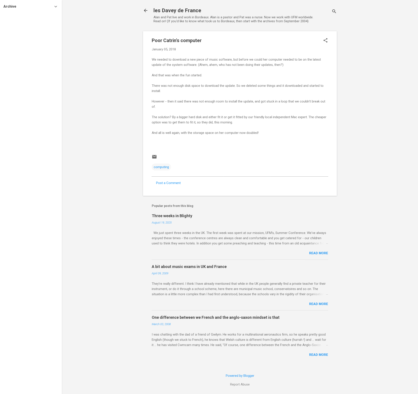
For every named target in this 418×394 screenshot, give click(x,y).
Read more (318, 253)
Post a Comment (168, 183)
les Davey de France (177, 10)
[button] (325, 41)
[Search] (334, 12)
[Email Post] (154, 158)
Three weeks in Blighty (172, 215)
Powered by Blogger (240, 376)
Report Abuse (240, 384)
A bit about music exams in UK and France (189, 266)
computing (161, 167)
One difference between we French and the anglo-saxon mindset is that (216, 317)
